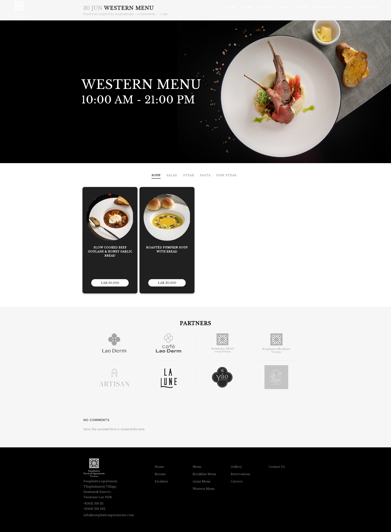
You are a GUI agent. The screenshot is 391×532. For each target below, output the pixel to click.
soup (156, 175)
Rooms (160, 474)
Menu (197, 467)
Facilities (161, 481)
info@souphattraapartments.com (108, 515)
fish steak (226, 175)
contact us (277, 467)
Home (159, 467)
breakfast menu (204, 474)
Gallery (236, 467)
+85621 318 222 (94, 509)
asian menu (201, 481)
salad (171, 175)
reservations (240, 474)
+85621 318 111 (93, 503)
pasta (205, 175)
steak (188, 175)
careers (237, 481)
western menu (203, 489)
